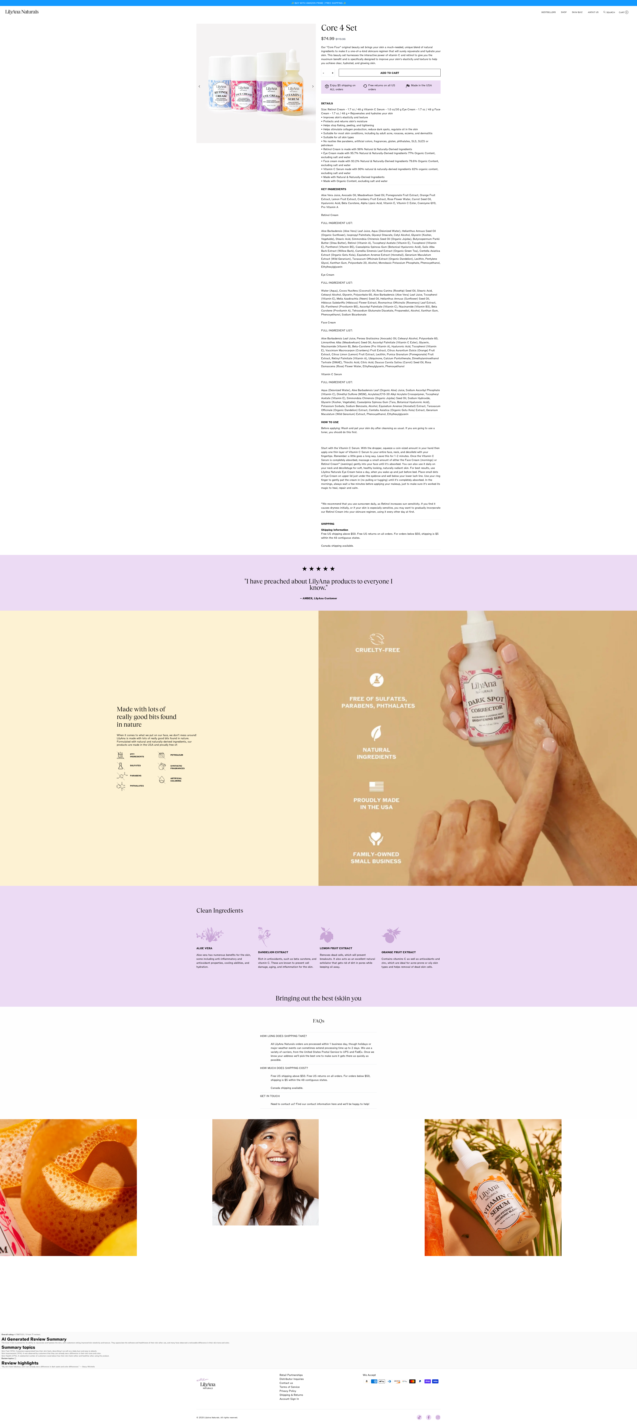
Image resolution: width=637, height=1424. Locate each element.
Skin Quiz (577, 12)
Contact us (286, 1382)
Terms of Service (290, 1386)
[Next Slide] (313, 86)
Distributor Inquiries (292, 1378)
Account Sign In (289, 1398)
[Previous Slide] (199, 86)
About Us (593, 12)
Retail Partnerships (291, 1374)
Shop (564, 12)
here (334, 1103)
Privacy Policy (288, 1390)
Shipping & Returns (291, 1394)
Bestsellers (548, 12)
